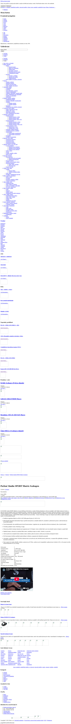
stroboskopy (10, 653)
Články (5, 680)
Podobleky (8, 135)
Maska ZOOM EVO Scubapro (8, 617)
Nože (7, 189)
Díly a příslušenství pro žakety (12, 113)
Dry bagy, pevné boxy (11, 187)
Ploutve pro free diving (11, 84)
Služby (7, 217)
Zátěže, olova (9, 198)
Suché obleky (9, 132)
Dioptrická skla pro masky (14, 72)
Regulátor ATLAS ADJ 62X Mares (13, 415)
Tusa (2, 241)
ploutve (9, 650)
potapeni (10, 658)
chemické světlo (4, 664)
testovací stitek (21, 661)
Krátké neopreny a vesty (11, 125)
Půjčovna (5, 678)
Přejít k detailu (64, 607)
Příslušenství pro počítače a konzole (14, 107)
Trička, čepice (9, 150)
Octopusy (8, 89)
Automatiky (8, 88)
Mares (2, 227)
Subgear (5, 700)
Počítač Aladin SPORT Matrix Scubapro (19, 474)
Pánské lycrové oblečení (14, 147)
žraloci (28, 653)
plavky (28, 663)
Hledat (2, 49)
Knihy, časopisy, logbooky (9, 202)
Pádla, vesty (8, 208)
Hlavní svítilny (12, 170)
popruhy (2, 657)
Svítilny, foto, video (7, 168)
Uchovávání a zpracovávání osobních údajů (33, 720)
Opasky (7, 199)
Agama (2, 247)
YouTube (5, 53)
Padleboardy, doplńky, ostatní (9, 213)
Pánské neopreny (10, 115)
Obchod (7, 474)
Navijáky (8, 178)
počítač (19, 658)
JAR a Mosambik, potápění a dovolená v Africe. (12, 336)
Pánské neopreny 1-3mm (14, 117)
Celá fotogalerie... (4, 292)
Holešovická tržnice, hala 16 (9, 707)
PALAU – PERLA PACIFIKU (8, 358)
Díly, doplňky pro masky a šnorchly (14, 79)
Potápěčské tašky (10, 183)
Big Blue (3, 231)
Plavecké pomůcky (10, 163)
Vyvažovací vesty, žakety (8, 108)
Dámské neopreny (10, 120)
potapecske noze (21, 650)
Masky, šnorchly (7, 64)
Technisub (3, 239)
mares (28, 661)
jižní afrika (3, 653)
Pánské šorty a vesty (13, 127)
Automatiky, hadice (7, 87)
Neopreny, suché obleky (8, 114)
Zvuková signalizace (10, 180)
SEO (45, 720)
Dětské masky (12, 69)
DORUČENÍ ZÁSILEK (8, 713)
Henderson (3, 223)
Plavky (7, 152)
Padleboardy (9, 214)
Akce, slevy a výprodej (8, 63)
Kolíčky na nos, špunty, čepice (12, 162)
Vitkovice (3, 244)
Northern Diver (4, 242)
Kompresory (9, 212)
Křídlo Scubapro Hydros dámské (12, 383)
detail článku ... (4, 349)
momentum (29, 652)
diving (19, 663)
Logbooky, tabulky (10, 204)
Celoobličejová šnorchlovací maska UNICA (11, 347)
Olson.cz (2, 474)
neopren (47, 667)
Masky (7, 65)
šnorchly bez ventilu (13, 77)
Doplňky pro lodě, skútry (11, 210)
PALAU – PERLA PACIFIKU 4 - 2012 (10, 325)
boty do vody (20, 653)
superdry (29, 658)
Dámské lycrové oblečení (14, 148)
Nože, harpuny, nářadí (8, 188)
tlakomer (19, 664)
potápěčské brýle (11, 664)
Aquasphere (3, 236)
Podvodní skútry (9, 209)
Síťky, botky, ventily (10, 197)
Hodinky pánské (12, 103)
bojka (28, 660)
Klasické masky (12, 67)
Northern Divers (6, 702)
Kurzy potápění (9, 218)
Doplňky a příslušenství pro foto (13, 174)
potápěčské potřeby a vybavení (27, 667)
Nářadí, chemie (9, 192)
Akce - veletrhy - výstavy (6, 289)
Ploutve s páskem (10, 82)
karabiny (3, 650)
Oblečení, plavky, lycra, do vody (10, 144)
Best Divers (3, 248)
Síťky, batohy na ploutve (11, 184)
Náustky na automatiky (11, 95)
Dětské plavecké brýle (14, 159)
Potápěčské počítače (10, 99)
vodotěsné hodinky (22, 657)
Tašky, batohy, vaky (7, 182)
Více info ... (3, 388)
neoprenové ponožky (12, 663)
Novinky (5, 673)
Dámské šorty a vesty (13, 128)
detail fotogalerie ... (5, 328)
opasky (9, 660)
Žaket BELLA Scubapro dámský (12, 431)
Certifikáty (5, 215)
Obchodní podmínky (19, 720)
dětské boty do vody (22, 655)
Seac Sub (3, 228)
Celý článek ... (4, 259)
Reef (2, 243)
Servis (4, 677)
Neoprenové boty (10, 140)
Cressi (2, 249)
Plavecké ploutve (10, 160)
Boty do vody (9, 154)
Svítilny (7, 169)
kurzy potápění (4, 661)
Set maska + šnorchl (13, 70)
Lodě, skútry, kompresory (9, 205)
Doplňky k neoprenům (11, 137)
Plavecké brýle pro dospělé (15, 158)
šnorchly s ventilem (13, 75)
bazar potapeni (11, 661)
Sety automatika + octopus (12, 90)
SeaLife (2, 229)
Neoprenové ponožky (11, 143)
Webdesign (49, 720)
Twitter (4, 56)
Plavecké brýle (9, 157)
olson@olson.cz (6, 712)
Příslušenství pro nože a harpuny (13, 193)
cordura (19, 652)
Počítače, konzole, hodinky (9, 98)
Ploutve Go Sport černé (6, 604)
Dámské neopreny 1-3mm (14, 122)
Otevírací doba (6, 711)
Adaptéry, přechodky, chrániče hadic (14, 93)
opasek (19, 660)
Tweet (4, 60)
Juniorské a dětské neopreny (12, 129)
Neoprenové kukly (10, 142)
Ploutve (5, 80)
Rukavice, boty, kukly (8, 138)
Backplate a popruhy (10, 112)
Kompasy (8, 105)
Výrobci (3, 221)
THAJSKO (3, 264)
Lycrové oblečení (10, 145)
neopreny (29, 655)
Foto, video (8, 173)
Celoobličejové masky (14, 73)
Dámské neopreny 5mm (14, 123)
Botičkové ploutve (10, 83)
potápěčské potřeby (12, 652)
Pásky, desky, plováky (14, 164)
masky (43, 667)
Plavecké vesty (12, 165)
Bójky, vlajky (9, 177)
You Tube (5, 689)
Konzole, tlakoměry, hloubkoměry (13, 100)
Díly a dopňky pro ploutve (12, 85)
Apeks (2, 232)
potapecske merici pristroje (32, 650)
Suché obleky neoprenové (14, 134)
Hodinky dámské (12, 104)
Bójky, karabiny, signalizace (9, 175)
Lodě (7, 207)
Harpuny (8, 190)
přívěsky (10, 657)
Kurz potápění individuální (7, 300)
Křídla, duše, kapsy (10, 110)
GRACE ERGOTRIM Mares (11, 399)
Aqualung (3, 246)
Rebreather (8, 97)
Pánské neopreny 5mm (14, 118)
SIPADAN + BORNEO (6, 256)
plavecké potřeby (38, 667)
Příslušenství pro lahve (11, 200)
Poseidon (3, 224)
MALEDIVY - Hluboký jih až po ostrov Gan (11, 275)
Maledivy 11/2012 (5, 311)
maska (2, 658)
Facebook (5, 54)
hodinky (2, 663)
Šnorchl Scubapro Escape (7, 633)
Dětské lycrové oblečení (14, 149)
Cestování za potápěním (8, 676)
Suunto (2, 234)
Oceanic (2, 251)
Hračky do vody (9, 167)
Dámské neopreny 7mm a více (15, 124)
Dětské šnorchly (12, 78)
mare (28, 657)
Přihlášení (5, 9)
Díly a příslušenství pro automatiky (13, 94)
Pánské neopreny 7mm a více (15, 119)
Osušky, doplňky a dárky (11, 153)
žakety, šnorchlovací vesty (12, 109)
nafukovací (10, 655)
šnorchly (8, 74)
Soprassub (3, 237)
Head (2, 238)
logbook (2, 655)
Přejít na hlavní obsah (5, 1)
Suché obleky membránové (15, 133)
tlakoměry (3, 660)
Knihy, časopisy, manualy (11, 203)
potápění (56, 667)
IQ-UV (2, 233)
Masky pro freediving (13, 68)
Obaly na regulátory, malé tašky (13, 185)
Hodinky (8, 102)
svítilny (2, 652)
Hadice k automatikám (11, 92)
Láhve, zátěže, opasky (8, 194)
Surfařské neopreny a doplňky (12, 130)
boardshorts (29, 664)
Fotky (4, 681)
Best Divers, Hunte (7, 699)
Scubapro (3, 226)
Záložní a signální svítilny (14, 172)
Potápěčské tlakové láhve (11, 195)
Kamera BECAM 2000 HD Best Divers (10, 369)
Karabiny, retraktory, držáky (12, 179)
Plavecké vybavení (7, 155)
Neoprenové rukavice (11, 139)
